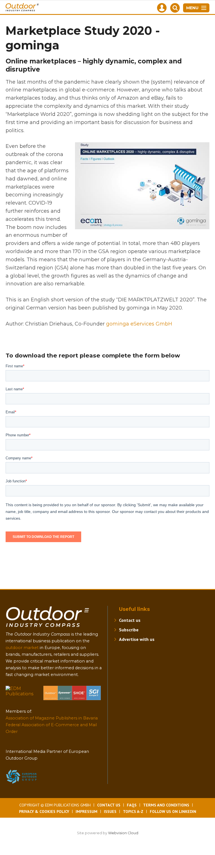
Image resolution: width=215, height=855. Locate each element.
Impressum (86, 811)
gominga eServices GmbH (139, 324)
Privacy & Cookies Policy (44, 811)
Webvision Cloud (123, 833)
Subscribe (129, 629)
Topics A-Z (133, 811)
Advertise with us (137, 639)
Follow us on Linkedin (173, 811)
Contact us (130, 620)
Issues (110, 811)
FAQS (132, 805)
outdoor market (22, 647)
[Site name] (48, 628)
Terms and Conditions (166, 805)
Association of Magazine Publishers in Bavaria (52, 718)
